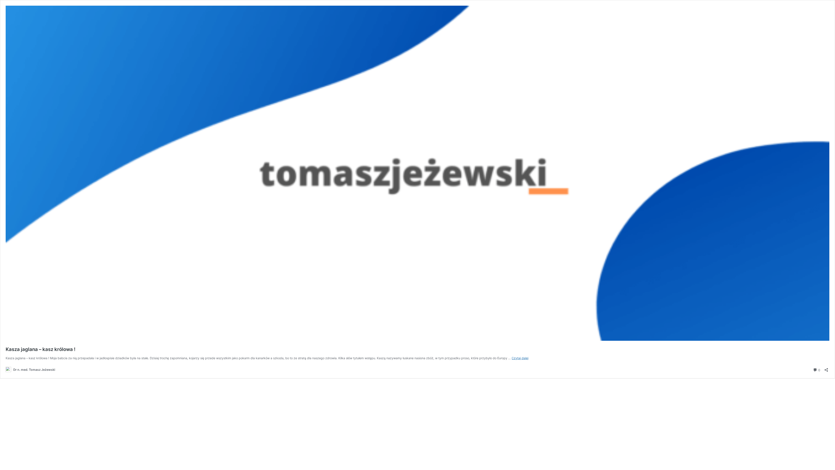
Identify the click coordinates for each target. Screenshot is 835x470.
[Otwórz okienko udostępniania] (826, 368)
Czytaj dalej (520, 358)
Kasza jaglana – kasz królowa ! (40, 349)
